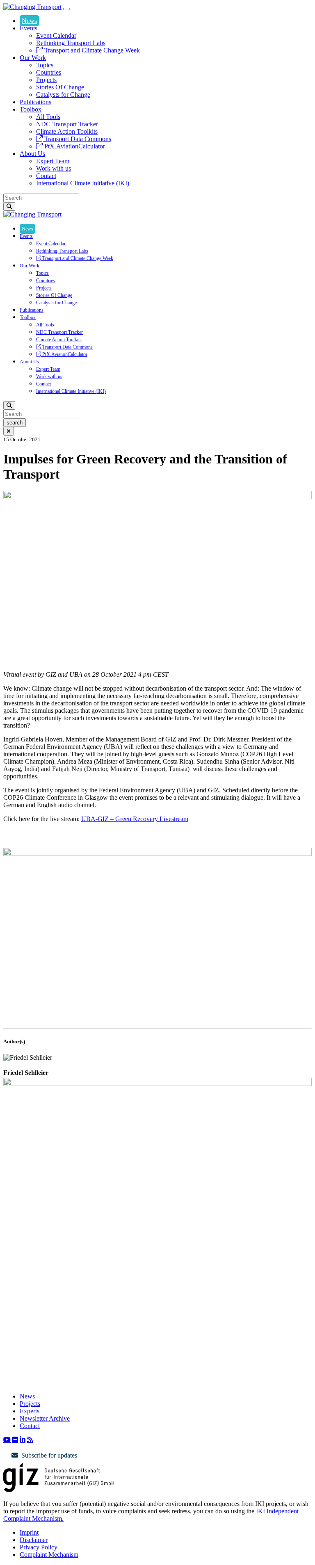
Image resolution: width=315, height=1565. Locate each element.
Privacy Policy (38, 1547)
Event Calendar (56, 35)
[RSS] (30, 1439)
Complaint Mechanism (49, 1554)
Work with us (53, 168)
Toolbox (30, 109)
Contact (46, 175)
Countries (48, 72)
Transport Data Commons (77, 138)
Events (28, 28)
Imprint (29, 1532)
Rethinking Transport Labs (70, 42)
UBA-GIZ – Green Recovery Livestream (134, 818)
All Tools (48, 116)
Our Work (33, 57)
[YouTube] (7, 1439)
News (29, 20)
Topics (44, 65)
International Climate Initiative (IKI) (82, 183)
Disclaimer (34, 1539)
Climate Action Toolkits (67, 131)
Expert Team (52, 160)
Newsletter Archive (45, 1418)
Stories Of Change (60, 87)
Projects (46, 79)
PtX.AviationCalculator (74, 146)
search (15, 423)
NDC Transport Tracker (67, 124)
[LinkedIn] (22, 1439)
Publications (35, 101)
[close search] (8, 431)
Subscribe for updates (49, 1455)
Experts (29, 1411)
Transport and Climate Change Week (91, 50)
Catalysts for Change (63, 94)
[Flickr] (15, 1439)
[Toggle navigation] (66, 9)
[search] (9, 206)
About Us (32, 153)
